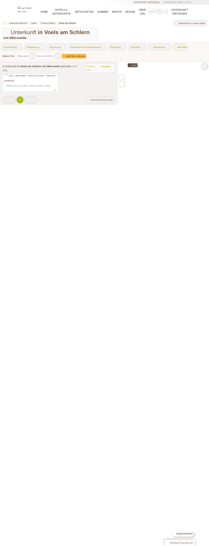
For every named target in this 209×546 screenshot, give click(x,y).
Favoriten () (181, 543)
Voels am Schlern (45, 56)
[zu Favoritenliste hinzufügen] (6, 77)
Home (44, 12)
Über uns (142, 12)
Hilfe (187, 2)
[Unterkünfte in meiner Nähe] (121, 83)
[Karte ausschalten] (204, 66)
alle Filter (182, 47)
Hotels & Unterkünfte (61, 12)
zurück (134, 65)
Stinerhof (9, 80)
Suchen (165, 11)
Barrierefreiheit (184, 533)
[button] (9, 99)
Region (130, 12)
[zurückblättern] (10, 76)
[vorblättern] (50, 76)
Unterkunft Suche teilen (101, 100)
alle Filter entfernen (75, 56)
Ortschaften (84, 12)
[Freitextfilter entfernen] (159, 11)
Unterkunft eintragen (146, 2)
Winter (117, 12)
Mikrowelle (23, 56)
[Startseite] (4, 23)
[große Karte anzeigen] (121, 77)
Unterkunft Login (173, 2)
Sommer (102, 12)
